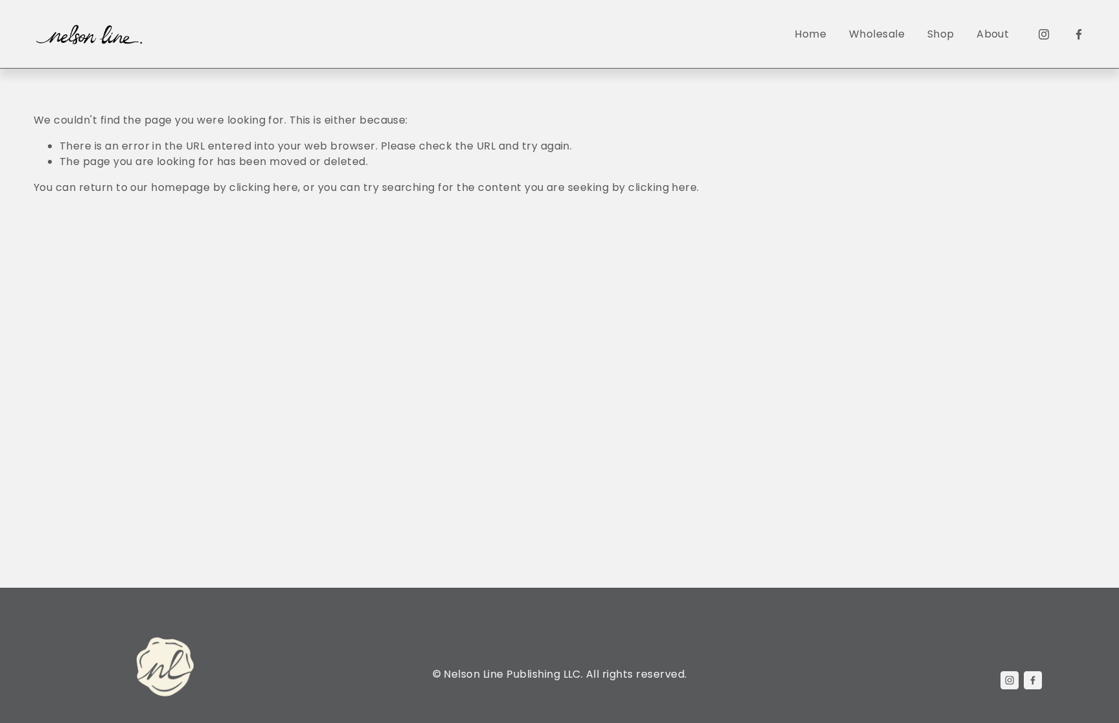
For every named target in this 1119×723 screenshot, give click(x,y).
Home (810, 34)
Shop (941, 34)
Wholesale (877, 34)
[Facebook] (1078, 34)
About (993, 34)
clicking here (263, 187)
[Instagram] (1043, 34)
